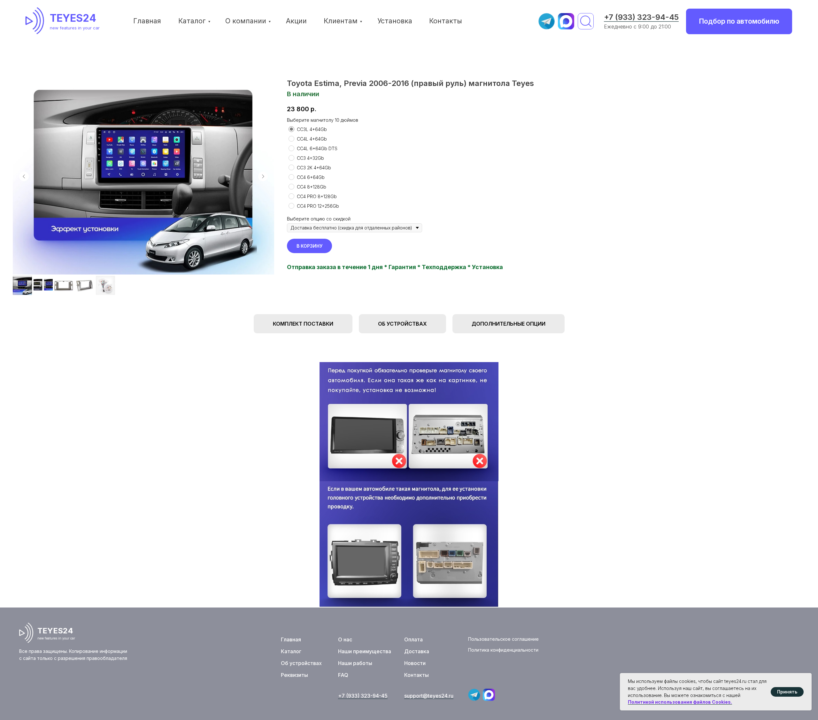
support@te (418, 696)
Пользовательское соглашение (503, 639)
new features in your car (75, 27)
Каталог (192, 21)
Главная (147, 21)
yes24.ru (443, 696)
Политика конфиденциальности (503, 650)
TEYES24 (73, 18)
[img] (36, 20)
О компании (245, 21)
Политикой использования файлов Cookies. (680, 702)
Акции (296, 21)
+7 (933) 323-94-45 (641, 17)
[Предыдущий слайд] (24, 176)
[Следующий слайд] (263, 176)
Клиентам (341, 21)
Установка (394, 21)
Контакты (445, 21)
